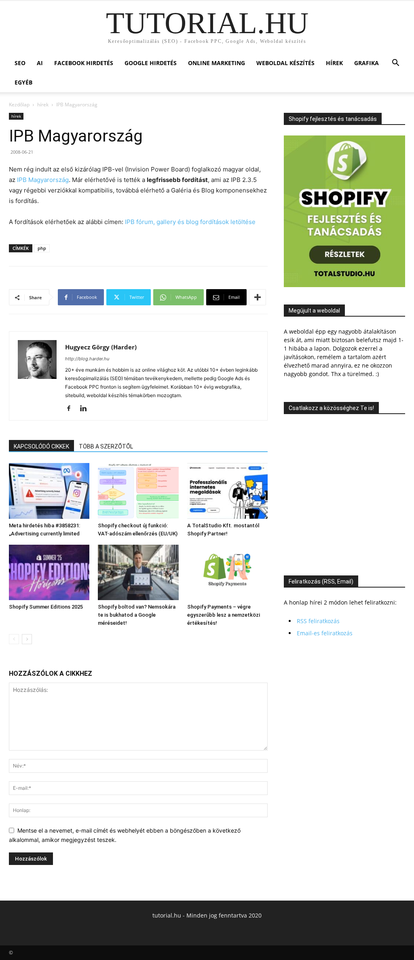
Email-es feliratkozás (325, 633)
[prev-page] (14, 639)
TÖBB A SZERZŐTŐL (106, 446)
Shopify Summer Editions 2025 (46, 607)
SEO (20, 63)
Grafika (366, 63)
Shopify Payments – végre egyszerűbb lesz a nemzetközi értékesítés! (223, 615)
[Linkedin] (86, 409)
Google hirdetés (151, 63)
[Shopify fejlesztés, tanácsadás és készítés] (344, 285)
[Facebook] (71, 409)
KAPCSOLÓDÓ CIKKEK (41, 446)
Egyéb (23, 82)
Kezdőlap (19, 104)
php (42, 248)
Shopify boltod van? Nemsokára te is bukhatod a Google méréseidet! (136, 615)
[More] (257, 297)
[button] (395, 64)
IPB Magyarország (43, 180)
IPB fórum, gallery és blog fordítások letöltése (190, 222)
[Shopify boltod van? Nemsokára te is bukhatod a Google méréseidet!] (138, 572)
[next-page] (27, 639)
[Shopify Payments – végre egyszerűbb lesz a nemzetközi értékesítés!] (227, 572)
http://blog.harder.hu (87, 359)
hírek (334, 63)
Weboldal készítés (285, 63)
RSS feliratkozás (318, 621)
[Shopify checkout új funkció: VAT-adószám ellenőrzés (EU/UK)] (138, 490)
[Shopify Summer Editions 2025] (49, 572)
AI (40, 63)
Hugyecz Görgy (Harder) (101, 347)
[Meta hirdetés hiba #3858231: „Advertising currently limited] (49, 490)
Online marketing (216, 63)
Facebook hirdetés (83, 63)
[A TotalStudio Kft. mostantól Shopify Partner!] (227, 490)
